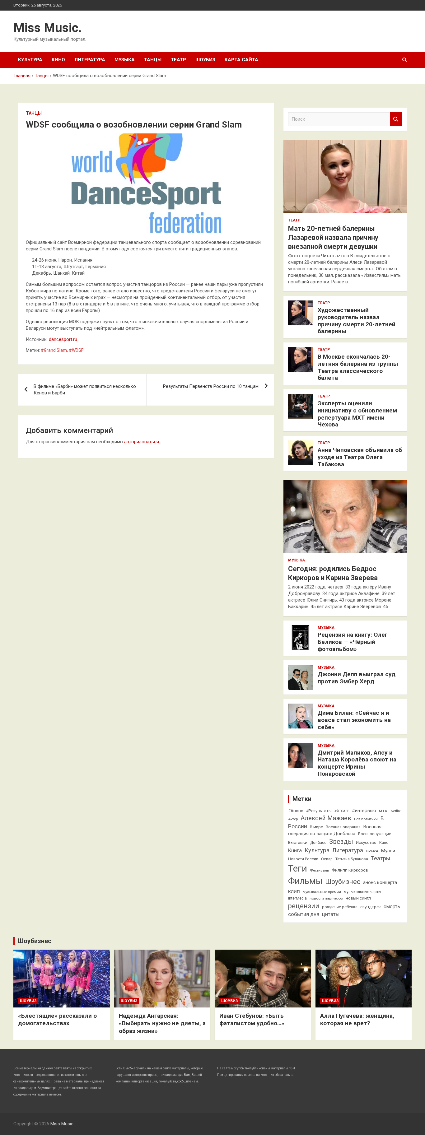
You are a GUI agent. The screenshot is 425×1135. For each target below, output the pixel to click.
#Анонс (295, 810)
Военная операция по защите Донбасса (334, 830)
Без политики (366, 819)
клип (294, 891)
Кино (58, 60)
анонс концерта (380, 882)
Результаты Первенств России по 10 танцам (211, 386)
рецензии (303, 906)
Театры (380, 858)
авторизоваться (141, 441)
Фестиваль (319, 870)
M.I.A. (383, 811)
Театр (178, 60)
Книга (295, 851)
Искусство (366, 842)
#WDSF (76, 350)
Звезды (341, 841)
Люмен (372, 851)
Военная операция (343, 827)
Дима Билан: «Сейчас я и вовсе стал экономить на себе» (354, 720)
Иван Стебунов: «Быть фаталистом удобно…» (251, 1019)
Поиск (396, 119)
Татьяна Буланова (351, 859)
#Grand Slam (54, 350)
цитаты (330, 914)
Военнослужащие (374, 833)
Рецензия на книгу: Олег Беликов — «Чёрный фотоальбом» (353, 642)
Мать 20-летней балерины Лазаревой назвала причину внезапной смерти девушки (333, 237)
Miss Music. (47, 28)
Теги (297, 868)
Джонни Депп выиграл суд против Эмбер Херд (356, 678)
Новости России (303, 859)
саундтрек (370, 906)
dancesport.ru (63, 339)
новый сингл (358, 897)
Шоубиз (205, 60)
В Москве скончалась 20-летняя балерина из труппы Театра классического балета (358, 367)
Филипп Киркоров (350, 870)
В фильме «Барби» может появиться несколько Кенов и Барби (85, 390)
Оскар (327, 859)
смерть (392, 906)
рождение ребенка (339, 907)
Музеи (388, 851)
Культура (30, 60)
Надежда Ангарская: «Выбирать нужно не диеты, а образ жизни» (162, 1023)
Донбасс (318, 842)
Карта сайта (241, 60)
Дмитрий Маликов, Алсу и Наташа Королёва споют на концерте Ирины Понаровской (357, 763)
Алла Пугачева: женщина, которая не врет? (357, 1019)
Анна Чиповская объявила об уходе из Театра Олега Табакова (360, 457)
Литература (89, 60)
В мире (316, 827)
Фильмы (305, 881)
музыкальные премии (322, 892)
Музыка (124, 60)
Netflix (395, 811)
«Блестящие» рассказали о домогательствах (57, 1019)
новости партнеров (326, 898)
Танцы (152, 60)
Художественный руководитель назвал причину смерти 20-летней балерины (356, 320)
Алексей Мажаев (326, 818)
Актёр (293, 819)
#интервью (364, 810)
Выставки (297, 842)
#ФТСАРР (341, 811)
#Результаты (319, 810)
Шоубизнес (342, 882)
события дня (303, 914)
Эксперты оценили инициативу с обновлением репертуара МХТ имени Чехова (357, 414)
